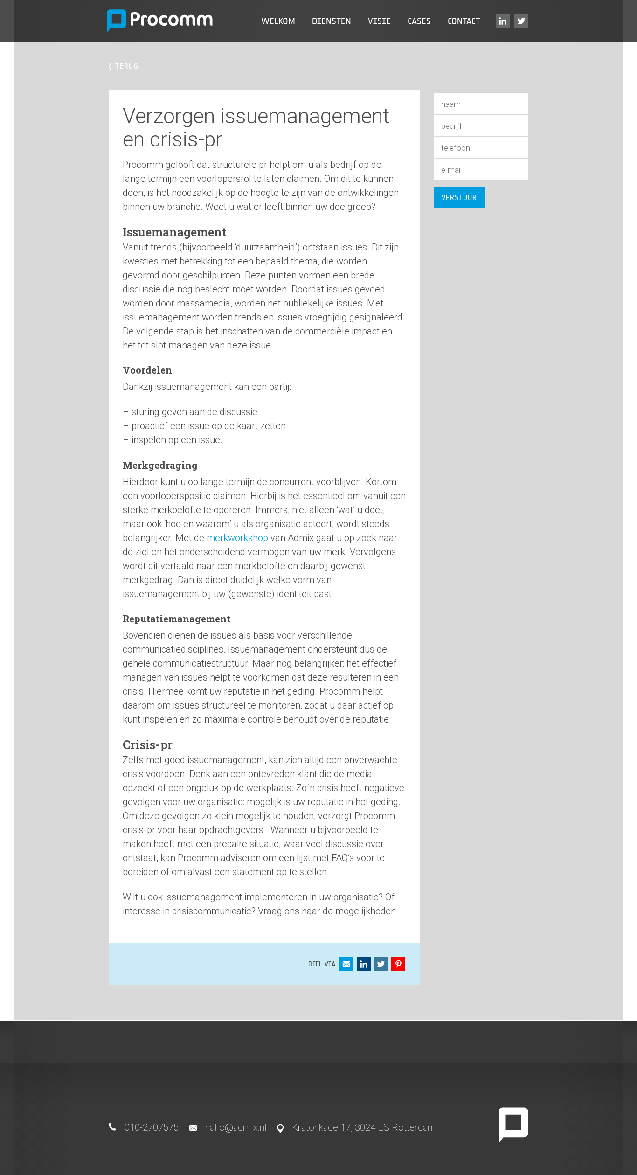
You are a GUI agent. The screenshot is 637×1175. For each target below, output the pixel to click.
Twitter (522, 21)
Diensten (331, 21)
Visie (379, 21)
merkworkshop (237, 537)
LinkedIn (504, 21)
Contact (464, 21)
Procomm (160, 20)
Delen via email (346, 964)
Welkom (278, 21)
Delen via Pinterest (398, 964)
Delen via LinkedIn (364, 964)
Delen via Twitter (381, 964)
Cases (419, 21)
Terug (124, 66)
